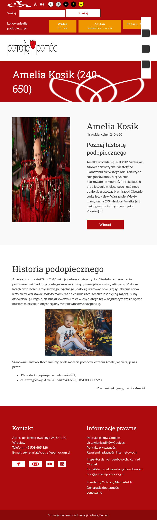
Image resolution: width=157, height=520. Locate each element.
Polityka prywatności (101, 447)
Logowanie (94, 492)
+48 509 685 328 (36, 447)
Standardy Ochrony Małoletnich (109, 482)
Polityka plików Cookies (103, 437)
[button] (146, 48)
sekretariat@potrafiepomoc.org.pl (46, 452)
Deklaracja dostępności (103, 487)
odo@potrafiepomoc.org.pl (105, 474)
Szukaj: (12, 13)
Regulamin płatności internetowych (112, 452)
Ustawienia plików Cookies (106, 442)
